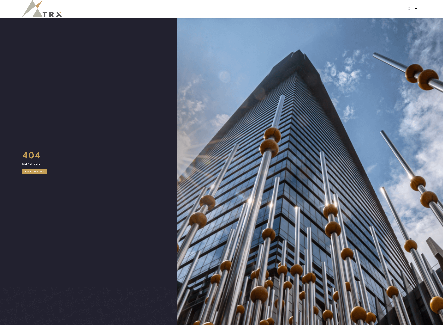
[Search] (410, 8)
